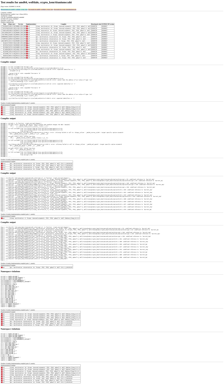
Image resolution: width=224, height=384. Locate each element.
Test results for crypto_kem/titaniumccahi (65, 9)
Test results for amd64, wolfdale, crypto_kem (40, 9)
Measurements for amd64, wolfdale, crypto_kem (14, 9)
